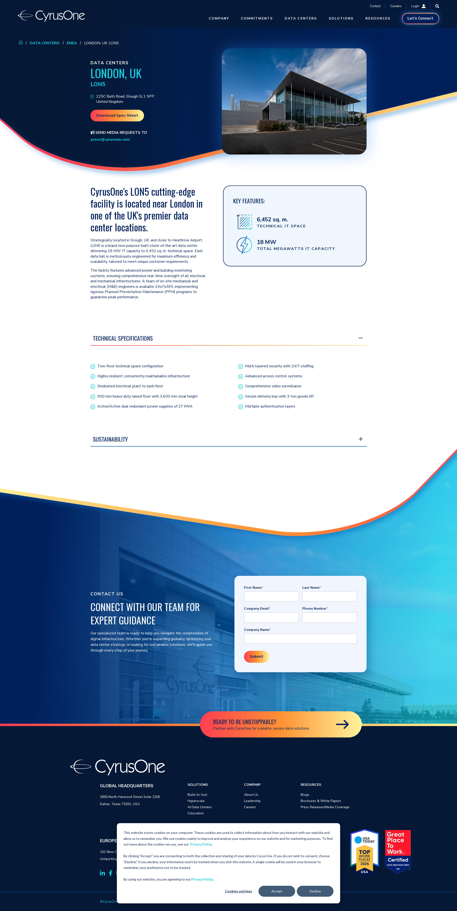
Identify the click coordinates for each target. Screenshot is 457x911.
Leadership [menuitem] (252, 801)
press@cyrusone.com (110, 139)
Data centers (45, 43)
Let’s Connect (420, 18)
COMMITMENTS (257, 18)
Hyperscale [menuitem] (196, 801)
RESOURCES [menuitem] (311, 784)
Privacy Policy (201, 844)
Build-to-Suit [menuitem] (197, 794)
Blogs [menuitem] (305, 794)
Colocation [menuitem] (196, 813)
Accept (276, 891)
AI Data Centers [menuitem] (200, 807)
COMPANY (219, 18)
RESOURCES (377, 18)
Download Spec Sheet (117, 115)
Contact (375, 6)
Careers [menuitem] (250, 807)
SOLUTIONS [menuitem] (198, 784)
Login (415, 6)
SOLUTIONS (341, 18)
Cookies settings (238, 891)
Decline (315, 891)
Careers (396, 6)
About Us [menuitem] (251, 794)
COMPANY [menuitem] (252, 784)
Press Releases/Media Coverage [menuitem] (325, 807)
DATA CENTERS (301, 18)
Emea (72, 43)
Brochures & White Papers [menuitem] (321, 801)
